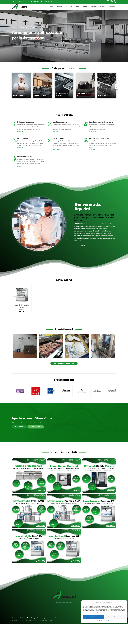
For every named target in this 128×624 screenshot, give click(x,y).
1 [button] (58, 59)
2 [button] (60, 59)
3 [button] (62, 59)
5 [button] (65, 59)
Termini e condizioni (53, 618)
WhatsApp (36, 427)
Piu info (20, 131)
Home (51, 7)
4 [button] (64, 59)
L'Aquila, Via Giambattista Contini (21, 1)
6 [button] (67, 59)
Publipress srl (49, 620)
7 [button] (69, 59)
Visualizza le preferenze (115, 617)
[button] (2, 36)
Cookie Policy (100, 620)
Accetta (93, 617)
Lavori (77, 7)
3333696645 (36, 1)
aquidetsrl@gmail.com (48, 1)
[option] (64, 36)
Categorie (64, 68)
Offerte (102, 7)
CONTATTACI (64, 604)
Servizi (69, 7)
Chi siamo (60, 7)
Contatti (111, 7)
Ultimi (64, 280)
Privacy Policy (108, 620)
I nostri (64, 114)
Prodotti (85, 7)
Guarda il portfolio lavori (64, 363)
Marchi (94, 7)
